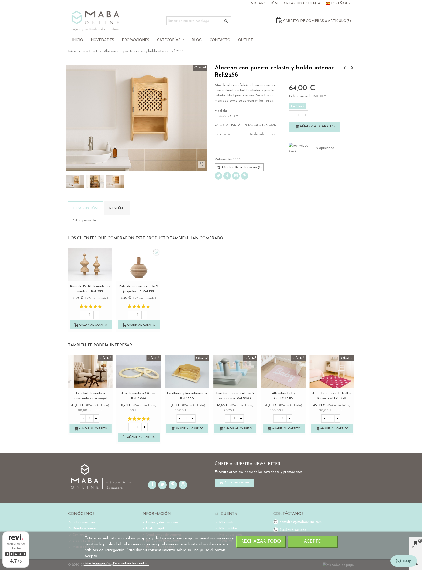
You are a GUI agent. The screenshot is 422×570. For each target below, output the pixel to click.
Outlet (245, 39)
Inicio (77, 39)
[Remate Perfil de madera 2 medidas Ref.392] (90, 264)
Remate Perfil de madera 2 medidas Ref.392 (90, 289)
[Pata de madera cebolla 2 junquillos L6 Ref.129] (138, 264)
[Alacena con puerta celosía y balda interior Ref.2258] (201, 164)
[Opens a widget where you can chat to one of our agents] (403, 561)
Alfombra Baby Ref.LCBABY (283, 396)
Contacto (220, 39)
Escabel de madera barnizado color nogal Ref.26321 (90, 399)
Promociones (135, 39)
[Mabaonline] (95, 20)
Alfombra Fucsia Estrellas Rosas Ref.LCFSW (331, 396)
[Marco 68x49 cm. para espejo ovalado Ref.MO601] (352, 68)
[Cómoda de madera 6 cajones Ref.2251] (344, 68)
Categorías (168, 39)
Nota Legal (155, 528)
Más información (97, 563)
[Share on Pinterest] (244, 176)
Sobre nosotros (84, 522)
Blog (197, 39)
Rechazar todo (261, 541)
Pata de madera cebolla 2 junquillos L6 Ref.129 (138, 289)
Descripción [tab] (85, 208)
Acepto (313, 541)
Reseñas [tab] (117, 208)
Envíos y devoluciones (162, 522)
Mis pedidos (228, 528)
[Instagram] (236, 176)
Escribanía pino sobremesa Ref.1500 (187, 396)
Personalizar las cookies (131, 563)
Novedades (102, 39)
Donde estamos (84, 528)
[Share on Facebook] (227, 176)
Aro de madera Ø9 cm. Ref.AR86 (138, 396)
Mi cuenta (226, 522)
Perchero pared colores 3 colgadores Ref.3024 (235, 396)
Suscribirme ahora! (237, 482)
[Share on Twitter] (218, 176)
